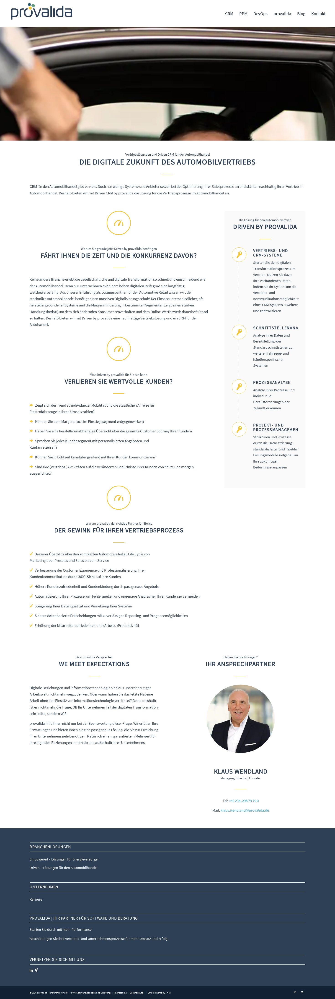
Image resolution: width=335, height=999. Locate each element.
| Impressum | (119, 992)
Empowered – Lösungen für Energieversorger (64, 859)
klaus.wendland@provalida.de (245, 810)
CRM (33, 186)
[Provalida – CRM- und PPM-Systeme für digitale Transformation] (42, 13)
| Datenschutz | (136, 992)
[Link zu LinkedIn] (295, 992)
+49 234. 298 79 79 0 (244, 800)
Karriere (36, 899)
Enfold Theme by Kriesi (159, 992)
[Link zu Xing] (302, 992)
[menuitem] (229, 13)
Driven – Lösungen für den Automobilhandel (64, 867)
